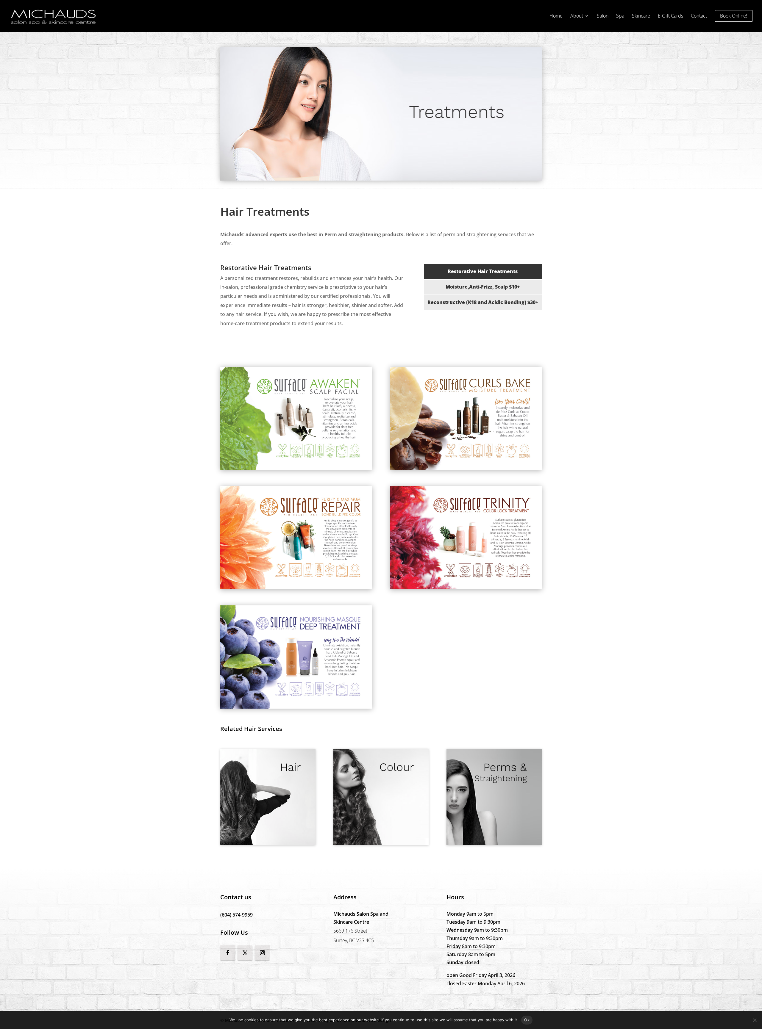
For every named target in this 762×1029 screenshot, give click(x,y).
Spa (620, 16)
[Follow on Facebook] (227, 952)
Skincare (641, 16)
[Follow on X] (245, 952)
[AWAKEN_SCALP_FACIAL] (296, 468)
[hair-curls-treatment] (466, 468)
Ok (527, 1019)
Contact (699, 16)
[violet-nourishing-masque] (296, 707)
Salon (602, 16)
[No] (755, 1020)
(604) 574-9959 (236, 914)
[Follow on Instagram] (262, 952)
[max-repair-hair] (296, 587)
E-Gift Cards (670, 16)
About (576, 16)
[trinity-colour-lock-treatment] (466, 587)
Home (556, 16)
